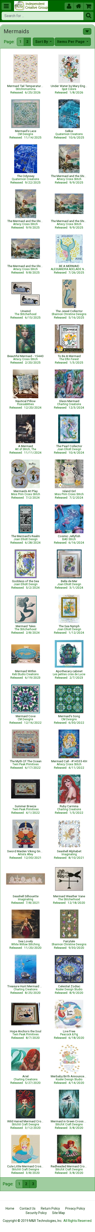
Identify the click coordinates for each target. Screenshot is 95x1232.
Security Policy (36, 1213)
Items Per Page (71, 41)
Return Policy (50, 1208)
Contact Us (28, 1208)
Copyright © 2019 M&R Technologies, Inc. (32, 1221)
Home (10, 1208)
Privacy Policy (75, 1208)
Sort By (42, 41)
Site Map (58, 1213)
